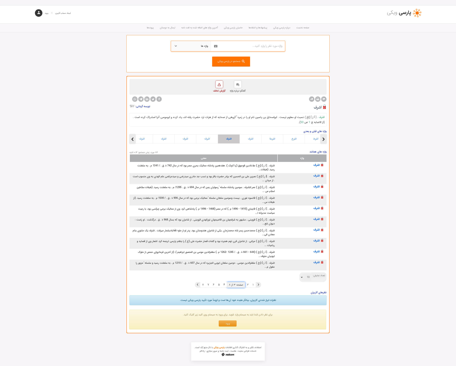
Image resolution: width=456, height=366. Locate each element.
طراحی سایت (243, 351)
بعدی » (197, 284)
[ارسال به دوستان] (311, 99)
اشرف (142, 139)
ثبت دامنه (224, 351)
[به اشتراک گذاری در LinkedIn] (147, 99)
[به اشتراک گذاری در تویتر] (153, 99)
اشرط (315, 139)
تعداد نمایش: (319, 275)
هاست (233, 351)
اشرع (294, 139)
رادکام (202, 351)
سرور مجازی (212, 351)
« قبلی (258, 284)
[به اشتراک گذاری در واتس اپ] (135, 99)
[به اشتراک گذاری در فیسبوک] (159, 99)
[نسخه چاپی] (317, 99)
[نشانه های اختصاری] (324, 99)
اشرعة (272, 139)
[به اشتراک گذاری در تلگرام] (141, 99)
